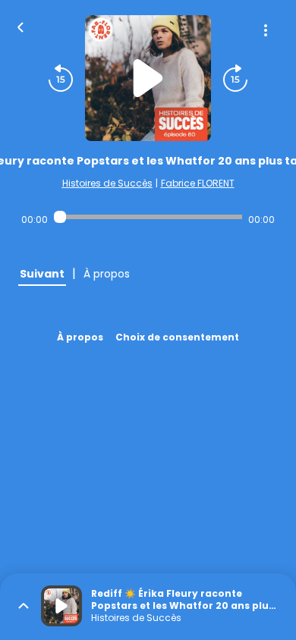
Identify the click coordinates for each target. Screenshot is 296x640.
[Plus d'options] (265, 30)
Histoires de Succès (107, 183)
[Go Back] (20, 25)
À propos (80, 337)
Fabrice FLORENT (198, 183)
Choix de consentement (177, 337)
